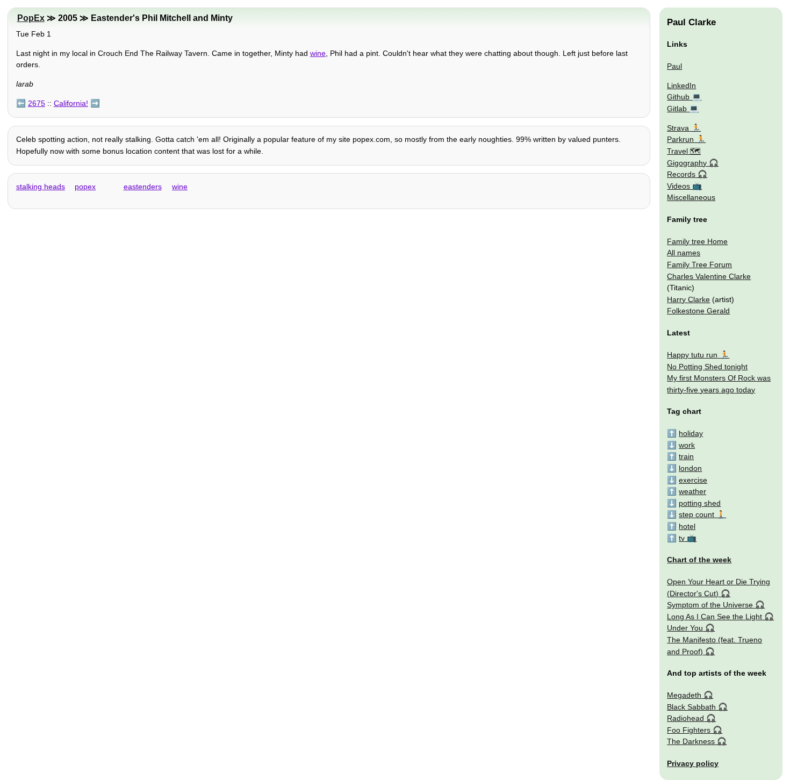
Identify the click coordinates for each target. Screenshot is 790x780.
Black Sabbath (691, 707)
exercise (693, 480)
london (690, 468)
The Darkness (691, 741)
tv (682, 538)
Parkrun (680, 139)
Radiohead (685, 718)
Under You (685, 628)
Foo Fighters (688, 730)
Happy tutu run (692, 354)
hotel (687, 526)
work (687, 445)
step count (696, 514)
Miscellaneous (691, 197)
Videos (678, 186)
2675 (36, 103)
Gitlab (677, 108)
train (686, 456)
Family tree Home (697, 241)
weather (692, 491)
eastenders (143, 186)
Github (678, 96)
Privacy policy (693, 763)
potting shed (700, 503)
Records (681, 174)
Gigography (687, 163)
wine (318, 53)
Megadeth (684, 695)
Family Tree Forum (699, 264)
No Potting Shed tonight (707, 366)
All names (683, 252)
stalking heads (40, 186)
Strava (678, 128)
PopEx (31, 18)
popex (85, 186)
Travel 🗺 (684, 151)
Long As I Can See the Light (714, 616)
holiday (691, 433)
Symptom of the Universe (710, 604)
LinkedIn (681, 85)
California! (71, 103)
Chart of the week (699, 559)
